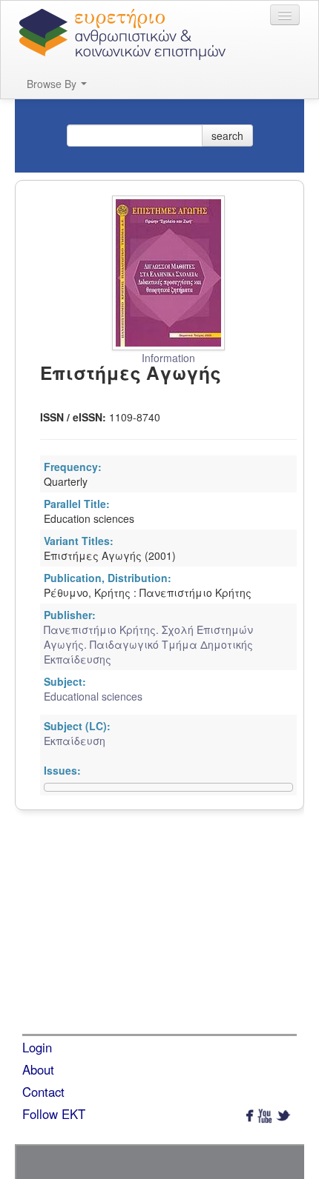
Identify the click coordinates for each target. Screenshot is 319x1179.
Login (37, 1047)
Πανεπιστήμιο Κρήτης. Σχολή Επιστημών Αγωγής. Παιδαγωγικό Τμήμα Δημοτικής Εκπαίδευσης (148, 644)
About (38, 1069)
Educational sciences (93, 696)
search (227, 135)
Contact (43, 1091)
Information (168, 357)
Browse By (53, 83)
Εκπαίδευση (74, 740)
